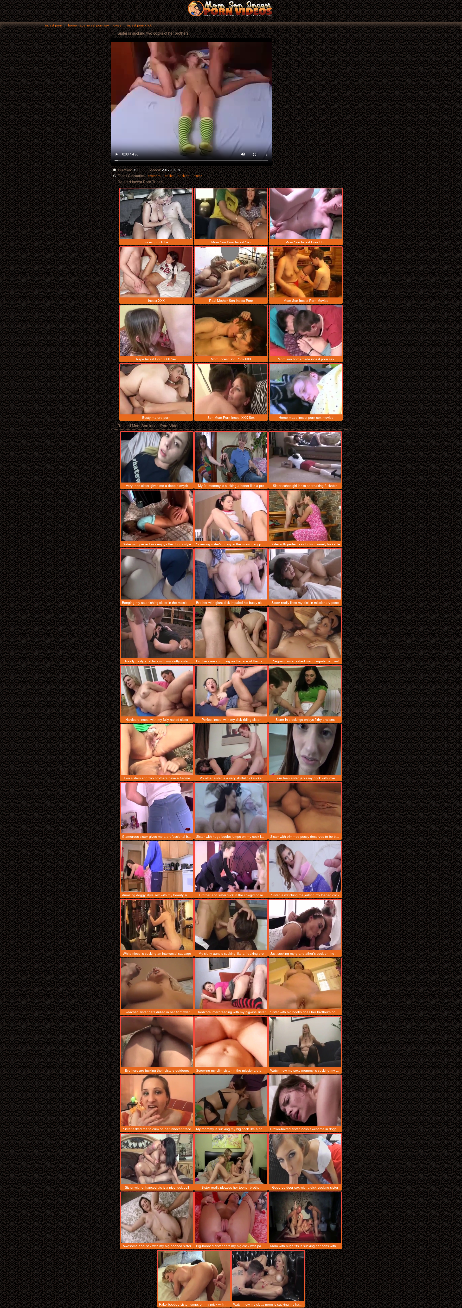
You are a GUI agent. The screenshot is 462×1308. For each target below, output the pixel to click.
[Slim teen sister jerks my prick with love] (305, 749)
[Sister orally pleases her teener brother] (231, 1159)
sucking (183, 176)
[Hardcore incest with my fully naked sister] (157, 691)
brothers (154, 176)
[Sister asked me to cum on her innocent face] (157, 1100)
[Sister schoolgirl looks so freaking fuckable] (305, 457)
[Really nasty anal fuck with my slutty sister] (157, 632)
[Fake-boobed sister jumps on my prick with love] (194, 1276)
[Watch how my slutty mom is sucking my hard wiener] (268, 1276)
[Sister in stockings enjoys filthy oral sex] (305, 691)
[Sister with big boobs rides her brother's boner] (305, 983)
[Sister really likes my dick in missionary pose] (305, 574)
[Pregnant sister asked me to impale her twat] (305, 632)
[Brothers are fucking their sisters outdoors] (157, 1042)
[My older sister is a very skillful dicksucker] (231, 749)
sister (198, 176)
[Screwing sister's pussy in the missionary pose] (231, 515)
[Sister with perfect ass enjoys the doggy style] (157, 515)
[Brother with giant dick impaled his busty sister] (231, 574)
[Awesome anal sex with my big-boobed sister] (157, 1217)
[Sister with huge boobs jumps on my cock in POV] (231, 808)
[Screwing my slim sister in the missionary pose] (231, 1042)
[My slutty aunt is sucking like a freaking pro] (231, 925)
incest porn (53, 25)
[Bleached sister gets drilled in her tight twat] (157, 983)
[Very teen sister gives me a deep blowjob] (157, 457)
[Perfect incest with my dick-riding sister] (231, 691)
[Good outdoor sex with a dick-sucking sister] (305, 1159)
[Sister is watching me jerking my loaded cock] (305, 866)
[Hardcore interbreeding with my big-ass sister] (231, 983)
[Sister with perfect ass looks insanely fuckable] (305, 515)
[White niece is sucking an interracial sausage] (157, 925)
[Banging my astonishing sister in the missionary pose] (157, 574)
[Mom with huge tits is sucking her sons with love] (305, 1217)
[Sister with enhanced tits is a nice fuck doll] (157, 1159)
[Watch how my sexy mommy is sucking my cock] (305, 1042)
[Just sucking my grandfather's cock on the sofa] (305, 925)
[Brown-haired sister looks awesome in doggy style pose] (305, 1100)
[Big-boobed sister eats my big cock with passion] (231, 1217)
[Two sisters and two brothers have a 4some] (157, 749)
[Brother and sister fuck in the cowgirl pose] (231, 866)
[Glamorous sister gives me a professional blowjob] (157, 808)
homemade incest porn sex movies (94, 25)
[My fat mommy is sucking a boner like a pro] (231, 457)
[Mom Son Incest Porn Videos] (231, 8)
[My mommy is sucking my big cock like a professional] (231, 1100)
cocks (169, 176)
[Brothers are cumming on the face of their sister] (231, 632)
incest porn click (139, 25)
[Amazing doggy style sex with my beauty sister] (157, 866)
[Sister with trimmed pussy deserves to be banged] (305, 808)
